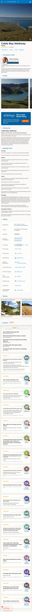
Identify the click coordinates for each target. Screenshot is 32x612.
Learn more (5, 122)
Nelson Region (4, 299)
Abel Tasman (12, 299)
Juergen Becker (27, 428)
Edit (17, 49)
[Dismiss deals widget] (2, 607)
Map (12, 49)
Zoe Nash (26, 531)
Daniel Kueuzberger (27, 489)
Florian (26, 396)
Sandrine (26, 473)
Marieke (27, 503)
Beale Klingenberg (26, 547)
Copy (27, 244)
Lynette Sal (26, 576)
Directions (5, 49)
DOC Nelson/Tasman (19, 224)
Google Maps (19, 238)
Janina (26, 457)
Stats (18, 328)
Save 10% (25, 121)
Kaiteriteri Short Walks (27, 316)
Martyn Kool (27, 517)
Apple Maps (18, 240)
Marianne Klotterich (26, 604)
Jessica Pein (26, 411)
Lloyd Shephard (26, 563)
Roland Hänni (26, 363)
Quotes (14, 328)
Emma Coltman (26, 590)
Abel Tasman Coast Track (6, 316)
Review (22, 49)
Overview (11, 322)
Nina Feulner (27, 383)
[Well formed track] (10, 307)
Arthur (26, 442)
